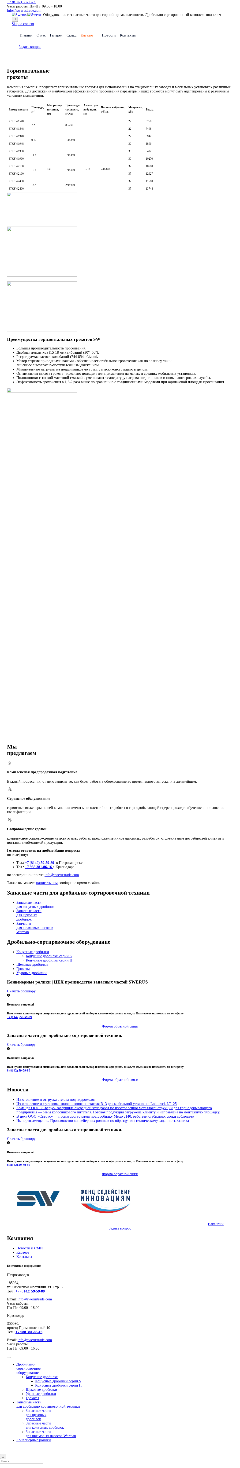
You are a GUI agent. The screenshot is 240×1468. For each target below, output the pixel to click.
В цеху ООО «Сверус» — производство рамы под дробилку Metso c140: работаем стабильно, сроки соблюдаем (105, 1116)
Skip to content (23, 24)
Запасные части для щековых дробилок (28, 915)
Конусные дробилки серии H (49, 960)
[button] (30, 46)
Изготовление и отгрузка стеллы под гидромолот (56, 1099)
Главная (26, 35)
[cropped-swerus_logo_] (77, 1220)
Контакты (128, 35)
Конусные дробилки (32, 952)
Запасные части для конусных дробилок (35, 904)
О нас (41, 35)
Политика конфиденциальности (67, 1448)
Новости (109, 35)
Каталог (87, 35)
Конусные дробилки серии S (49, 956)
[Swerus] (27, 15)
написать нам (47, 883)
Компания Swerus (33, 1448)
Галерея (56, 35)
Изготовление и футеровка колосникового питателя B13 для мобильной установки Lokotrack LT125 (96, 1104)
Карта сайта (137, 1448)
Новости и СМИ (29, 1248)
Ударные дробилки (31, 973)
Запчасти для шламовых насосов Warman (34, 927)
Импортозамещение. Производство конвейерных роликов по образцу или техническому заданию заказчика (102, 1121)
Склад (71, 35)
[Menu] (9, 1357)
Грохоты (23, 969)
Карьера (22, 1252)
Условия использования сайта (107, 1448)
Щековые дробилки (32, 964)
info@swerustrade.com (24, 10)
